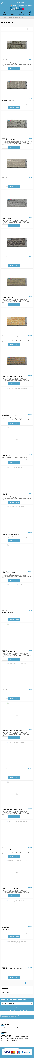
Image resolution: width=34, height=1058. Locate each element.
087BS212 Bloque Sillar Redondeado (12, 730)
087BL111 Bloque (7, 455)
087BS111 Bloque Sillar (8, 612)
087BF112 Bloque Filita (8, 218)
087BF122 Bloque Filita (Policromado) (12, 376)
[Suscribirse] (31, 1003)
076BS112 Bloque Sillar (8, 139)
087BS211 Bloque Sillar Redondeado (12, 691)
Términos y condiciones (6, 3)
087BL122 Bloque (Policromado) (11, 534)
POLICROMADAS (7, 992)
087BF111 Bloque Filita (8, 179)
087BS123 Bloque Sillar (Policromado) (12, 849)
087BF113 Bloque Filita (8, 258)
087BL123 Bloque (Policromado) (11, 572)
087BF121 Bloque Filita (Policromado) (12, 337)
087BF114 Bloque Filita (8, 297)
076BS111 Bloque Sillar (8, 100)
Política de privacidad (16, 2)
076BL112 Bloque (7, 60)
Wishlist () (22, 5)
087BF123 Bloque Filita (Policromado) (12, 415)
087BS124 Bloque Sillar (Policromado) (12, 888)
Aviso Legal (24, 2)
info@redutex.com (23, 1038)
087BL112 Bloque (7, 494)
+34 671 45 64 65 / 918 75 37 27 (10, 1038)
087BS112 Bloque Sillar (8, 651)
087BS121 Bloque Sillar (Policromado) (12, 770)
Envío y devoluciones (5, 2)
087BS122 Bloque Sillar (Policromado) (12, 809)
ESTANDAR (6, 991)
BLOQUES (5, 988)
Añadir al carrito (15, 68)
